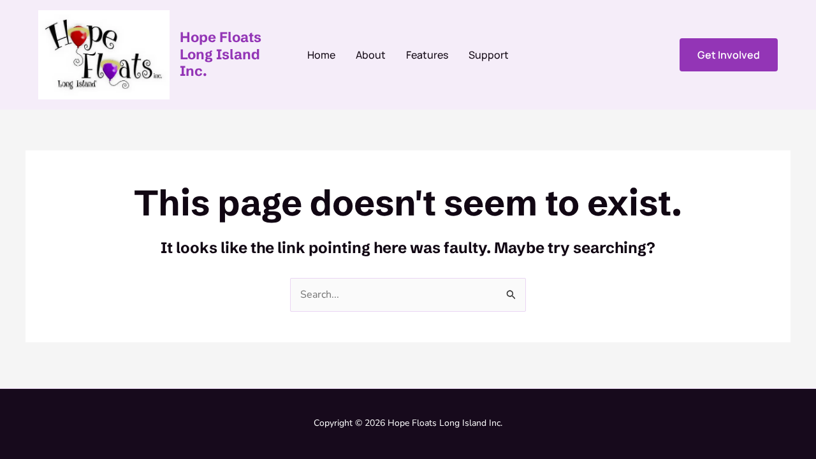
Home (321, 55)
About (371, 55)
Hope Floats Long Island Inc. (220, 54)
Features (427, 55)
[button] (729, 54)
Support (489, 55)
